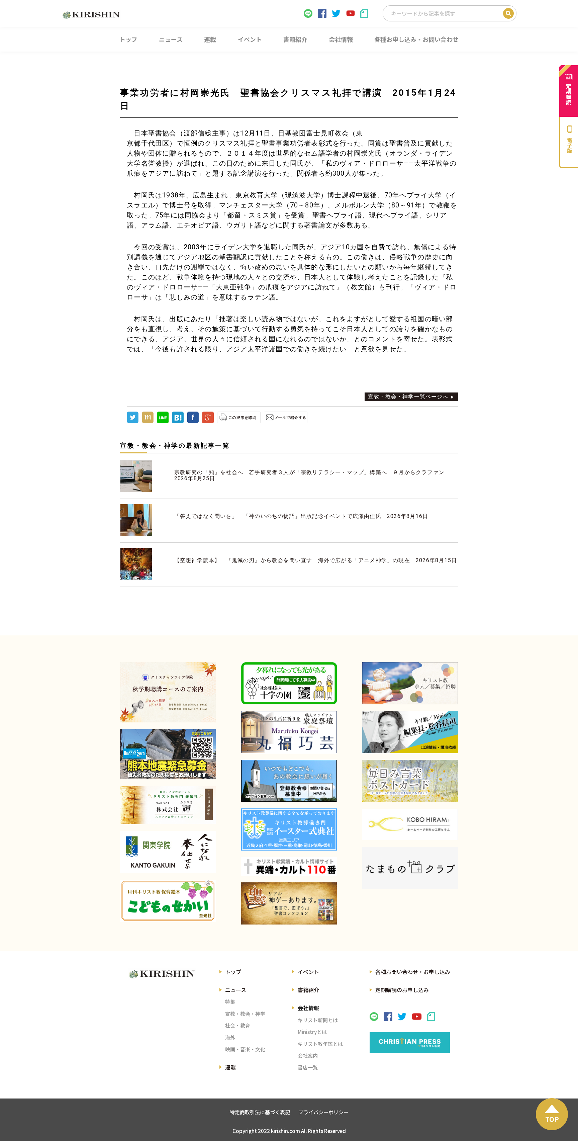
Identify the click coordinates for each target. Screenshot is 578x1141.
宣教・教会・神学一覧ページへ (408, 396)
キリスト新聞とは (318, 1020)
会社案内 (308, 1055)
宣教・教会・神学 (245, 1013)
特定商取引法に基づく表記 (260, 1112)
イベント (308, 972)
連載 (230, 1067)
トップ (233, 972)
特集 (230, 1001)
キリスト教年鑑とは (320, 1043)
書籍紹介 (308, 990)
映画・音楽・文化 (245, 1049)
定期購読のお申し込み (402, 990)
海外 (230, 1037)
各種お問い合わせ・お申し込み (412, 972)
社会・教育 (237, 1025)
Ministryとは (312, 1031)
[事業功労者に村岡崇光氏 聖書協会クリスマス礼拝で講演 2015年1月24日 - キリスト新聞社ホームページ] (178, 421)
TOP (552, 1119)
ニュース (235, 990)
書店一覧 (308, 1067)
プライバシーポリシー (323, 1112)
